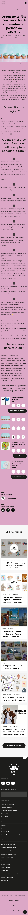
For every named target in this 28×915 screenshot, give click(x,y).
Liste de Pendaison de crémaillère (10, 874)
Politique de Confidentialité (14, 911)
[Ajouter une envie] (25, 912)
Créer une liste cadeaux (7, 807)
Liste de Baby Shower (7, 857)
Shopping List (5, 880)
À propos (3, 825)
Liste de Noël (4, 870)
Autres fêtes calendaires (8, 844)
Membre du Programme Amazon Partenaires (13, 835)
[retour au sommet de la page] (25, 757)
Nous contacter (5, 831)
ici (11, 134)
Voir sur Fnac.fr (19, 456)
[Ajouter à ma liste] (18, 405)
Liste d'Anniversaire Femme (8, 851)
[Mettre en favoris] (13, 405)
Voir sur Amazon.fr (18, 477)
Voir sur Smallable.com (16, 410)
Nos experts (4, 813)
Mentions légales (14, 900)
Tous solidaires (5, 817)
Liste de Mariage (5, 864)
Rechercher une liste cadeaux (9, 810)
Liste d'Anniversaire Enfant (6, 36)
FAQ (2, 828)
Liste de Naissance (6, 867)
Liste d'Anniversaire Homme (8, 854)
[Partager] (23, 405)
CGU (14, 905)
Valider (24, 794)
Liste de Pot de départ (7, 877)
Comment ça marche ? (7, 804)
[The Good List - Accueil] (3, 3)
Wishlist (3, 884)
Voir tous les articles (14, 745)
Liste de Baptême (6, 861)
